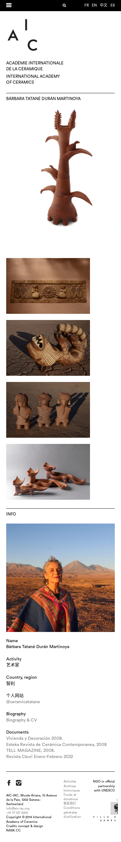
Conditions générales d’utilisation (72, 812)
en (94, 5)
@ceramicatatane (23, 702)
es (112, 5)
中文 (103, 5)
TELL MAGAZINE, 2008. (30, 750)
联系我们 (70, 803)
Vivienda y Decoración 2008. (34, 738)
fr (86, 5)
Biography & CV (21, 720)
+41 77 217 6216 (17, 812)
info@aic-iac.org (17, 808)
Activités (70, 781)
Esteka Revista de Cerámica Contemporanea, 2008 (56, 745)
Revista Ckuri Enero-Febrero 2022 (39, 757)
